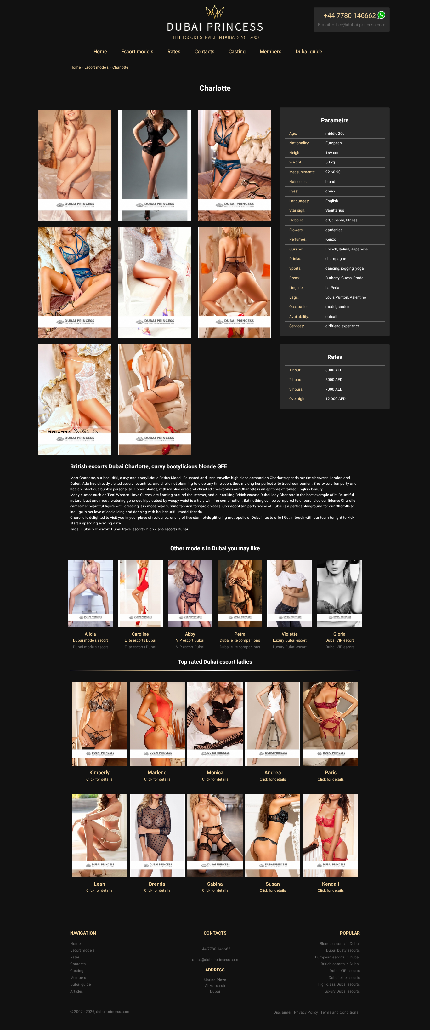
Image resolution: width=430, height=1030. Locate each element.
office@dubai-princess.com (358, 24)
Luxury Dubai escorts (342, 991)
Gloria (339, 634)
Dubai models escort (90, 640)
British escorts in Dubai (340, 964)
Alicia (90, 634)
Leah (99, 884)
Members (270, 51)
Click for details (99, 779)
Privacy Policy (306, 1012)
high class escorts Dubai (167, 529)
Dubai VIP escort (95, 529)
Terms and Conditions (339, 1012)
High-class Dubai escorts (339, 984)
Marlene (157, 772)
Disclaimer (282, 1012)
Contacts (204, 51)
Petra (240, 634)
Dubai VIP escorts (345, 971)
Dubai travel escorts (128, 529)
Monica (215, 772)
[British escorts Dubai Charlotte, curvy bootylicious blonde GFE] (74, 165)
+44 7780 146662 (215, 949)
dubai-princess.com (112, 1012)
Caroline (140, 634)
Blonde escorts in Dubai (340, 944)
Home (100, 51)
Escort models (137, 51)
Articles (76, 991)
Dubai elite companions (240, 640)
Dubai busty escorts (343, 950)
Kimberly (99, 772)
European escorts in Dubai (337, 957)
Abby (190, 634)
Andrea (272, 772)
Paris (331, 772)
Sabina (215, 884)
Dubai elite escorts (344, 978)
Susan (273, 884)
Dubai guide (309, 51)
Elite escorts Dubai (140, 640)
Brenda (157, 884)
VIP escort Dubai (190, 640)
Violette (290, 634)
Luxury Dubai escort (290, 640)
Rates (173, 51)
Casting (237, 51)
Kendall (330, 884)
